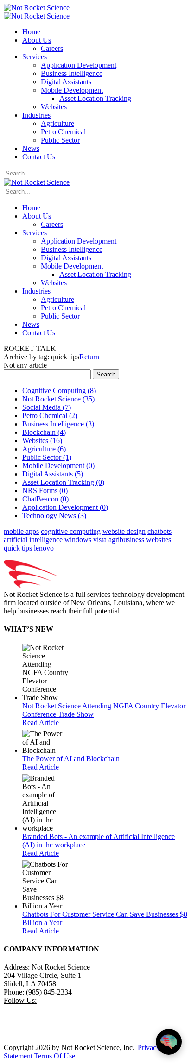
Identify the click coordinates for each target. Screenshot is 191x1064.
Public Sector (46, 457)
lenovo (44, 548)
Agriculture (44, 449)
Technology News (54, 515)
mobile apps (21, 531)
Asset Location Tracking (63, 482)
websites (158, 540)
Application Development (65, 507)
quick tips (18, 548)
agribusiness (126, 540)
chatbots (159, 531)
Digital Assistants (52, 474)
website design (124, 531)
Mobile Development (58, 465)
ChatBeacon (45, 499)
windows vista (85, 540)
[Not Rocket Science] (37, 8)
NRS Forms (45, 490)
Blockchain (44, 432)
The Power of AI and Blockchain (71, 759)
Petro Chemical (49, 415)
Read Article (40, 722)
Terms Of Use (54, 1056)
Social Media (46, 407)
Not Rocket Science (58, 399)
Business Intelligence (58, 424)
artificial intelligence (33, 540)
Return (89, 357)
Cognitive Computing (59, 390)
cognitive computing (71, 531)
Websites (42, 440)
